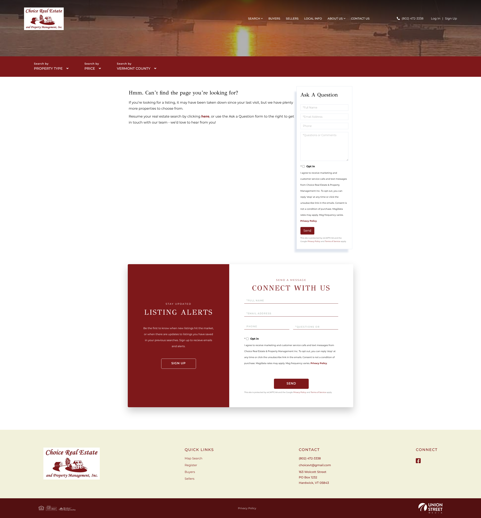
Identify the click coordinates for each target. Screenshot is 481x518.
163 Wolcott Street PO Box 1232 (314, 477)
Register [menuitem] (191, 465)
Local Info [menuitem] (313, 18)
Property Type (48, 68)
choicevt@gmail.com (315, 465)
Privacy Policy (308, 221)
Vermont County (133, 68)
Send (307, 230)
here (205, 116)
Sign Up (451, 18)
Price (89, 68)
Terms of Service (332, 241)
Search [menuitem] (254, 18)
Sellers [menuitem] (292, 18)
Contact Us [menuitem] (360, 18)
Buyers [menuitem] (274, 18)
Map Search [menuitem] (193, 458)
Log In (435, 18)
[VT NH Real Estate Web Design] (430, 508)
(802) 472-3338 (413, 18)
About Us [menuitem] (335, 18)
